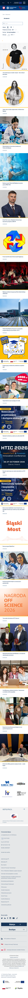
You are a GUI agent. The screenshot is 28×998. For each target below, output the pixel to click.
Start (4, 14)
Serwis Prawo (4, 900)
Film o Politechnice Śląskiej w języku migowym (11, 875)
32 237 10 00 (6, 842)
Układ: (4, 27)
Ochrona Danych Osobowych (7, 888)
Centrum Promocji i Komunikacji (8, 872)
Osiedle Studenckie (5, 894)
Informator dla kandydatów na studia (9, 878)
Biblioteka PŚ (4, 866)
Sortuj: (4, 32)
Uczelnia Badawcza (5, 903)
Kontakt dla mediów (5, 856)
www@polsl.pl (21, 970)
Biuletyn (12, 929)
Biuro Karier (3, 869)
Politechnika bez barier (6, 897)
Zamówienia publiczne (6, 909)
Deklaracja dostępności (14, 972)
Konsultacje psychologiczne (7, 885)
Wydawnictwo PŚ (5, 906)
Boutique (12, 934)
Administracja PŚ (5, 863)
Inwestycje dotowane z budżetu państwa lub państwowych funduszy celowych (11, 881)
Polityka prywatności (14, 961)
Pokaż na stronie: (7, 29)
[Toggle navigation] (24, 3)
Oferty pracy (4, 891)
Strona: (4, 34)
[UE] (17, 3)
